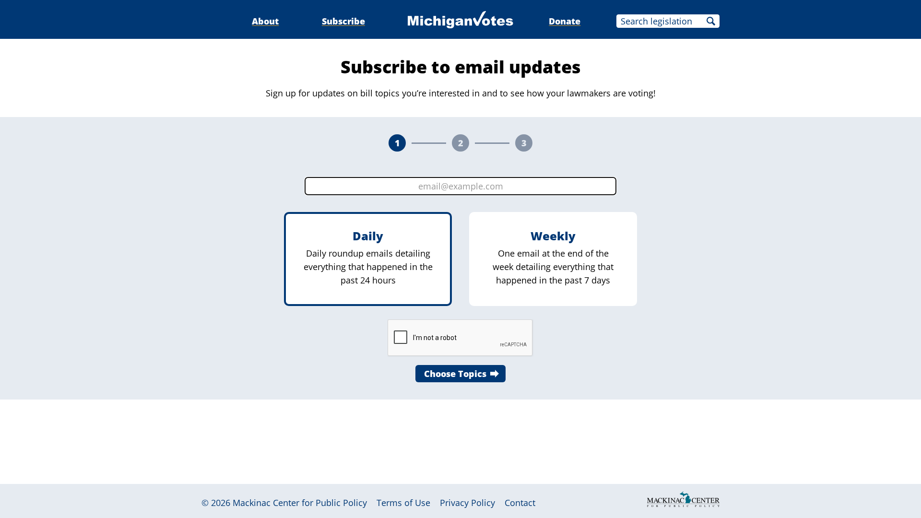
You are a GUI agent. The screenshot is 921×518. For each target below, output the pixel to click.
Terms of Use (403, 502)
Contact (520, 502)
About (265, 21)
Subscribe (343, 21)
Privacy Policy (467, 502)
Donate (564, 21)
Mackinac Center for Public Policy (300, 502)
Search (711, 21)
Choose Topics (455, 373)
